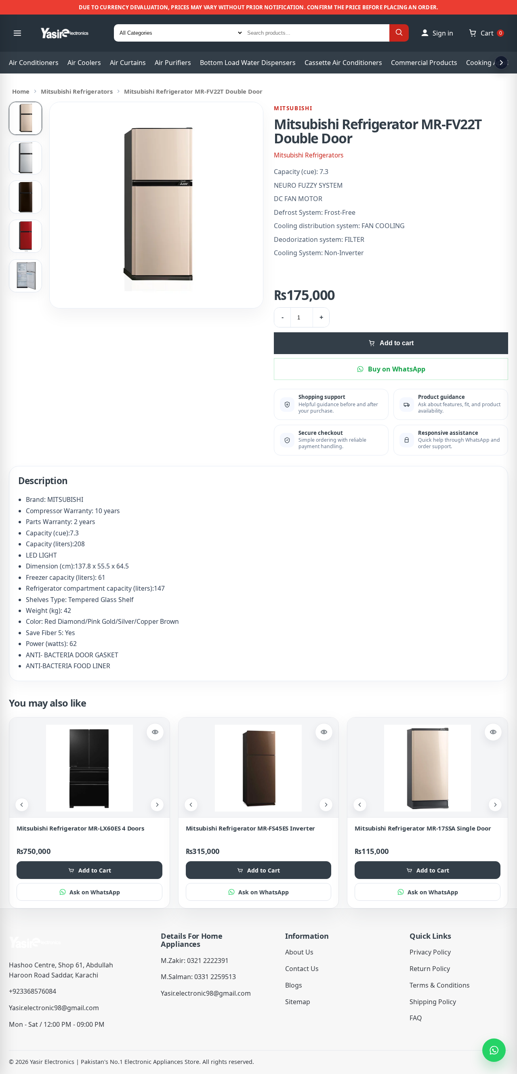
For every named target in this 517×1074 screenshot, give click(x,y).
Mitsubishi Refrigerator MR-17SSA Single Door (423, 828)
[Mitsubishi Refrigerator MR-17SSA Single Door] (427, 768)
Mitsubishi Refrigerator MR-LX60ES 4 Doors (80, 828)
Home (20, 91)
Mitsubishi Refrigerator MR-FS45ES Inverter (250, 828)
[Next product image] (157, 805)
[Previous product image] (22, 805)
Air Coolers (84, 62)
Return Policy (430, 968)
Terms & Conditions (440, 985)
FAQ (416, 1017)
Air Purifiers (173, 62)
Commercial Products (424, 62)
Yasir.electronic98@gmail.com (54, 1007)
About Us (299, 952)
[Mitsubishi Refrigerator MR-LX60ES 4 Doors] (89, 768)
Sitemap (297, 1001)
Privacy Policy (430, 952)
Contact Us (302, 968)
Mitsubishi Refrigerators (77, 91)
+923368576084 (32, 991)
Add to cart (397, 343)
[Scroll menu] (501, 62)
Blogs (293, 985)
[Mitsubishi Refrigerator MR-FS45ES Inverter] (259, 768)
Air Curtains (128, 62)
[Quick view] (155, 732)
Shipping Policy (433, 1001)
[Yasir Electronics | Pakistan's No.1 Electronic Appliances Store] (70, 33)
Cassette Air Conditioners (343, 62)
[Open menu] (17, 33)
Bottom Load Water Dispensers (248, 62)
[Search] (399, 33)
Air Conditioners (34, 62)
